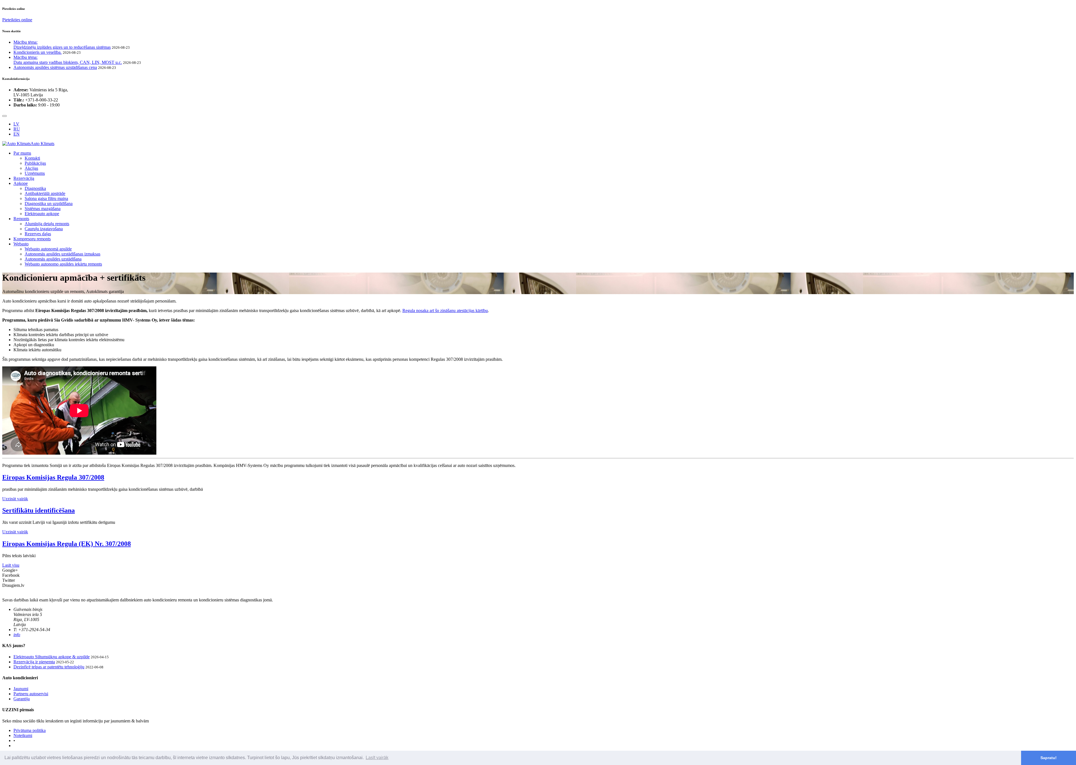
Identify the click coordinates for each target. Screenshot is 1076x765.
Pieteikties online (17, 19)
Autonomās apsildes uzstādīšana (53, 259)
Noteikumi (22, 735)
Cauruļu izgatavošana (44, 228)
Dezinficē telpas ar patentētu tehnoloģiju (48, 666)
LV (16, 124)
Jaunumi (20, 688)
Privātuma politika (29, 730)
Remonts (21, 218)
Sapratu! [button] (1048, 757)
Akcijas (31, 168)
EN (16, 134)
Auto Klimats (42, 143)
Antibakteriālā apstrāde (45, 193)
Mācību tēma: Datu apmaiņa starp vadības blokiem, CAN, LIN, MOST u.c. (67, 60)
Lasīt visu (10, 565)
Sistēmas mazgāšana (43, 208)
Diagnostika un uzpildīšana (49, 203)
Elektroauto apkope (42, 213)
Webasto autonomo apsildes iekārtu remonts (63, 264)
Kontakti (32, 158)
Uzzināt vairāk (15, 498)
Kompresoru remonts (32, 238)
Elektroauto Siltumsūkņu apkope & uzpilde (51, 656)
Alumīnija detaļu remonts (47, 223)
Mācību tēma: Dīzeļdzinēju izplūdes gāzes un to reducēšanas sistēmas (62, 45)
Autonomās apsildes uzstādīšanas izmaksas (62, 254)
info (16, 634)
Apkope (20, 183)
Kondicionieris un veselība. (37, 52)
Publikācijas (35, 163)
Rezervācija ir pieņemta (34, 661)
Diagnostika (35, 188)
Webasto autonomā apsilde (48, 249)
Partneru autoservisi (30, 693)
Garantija (21, 698)
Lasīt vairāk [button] (377, 757)
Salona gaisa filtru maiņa (46, 198)
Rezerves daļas (38, 233)
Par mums (22, 153)
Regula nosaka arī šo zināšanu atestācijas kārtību (445, 310)
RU (16, 129)
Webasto (21, 243)
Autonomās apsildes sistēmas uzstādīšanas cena (55, 67)
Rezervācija (23, 178)
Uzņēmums (35, 173)
